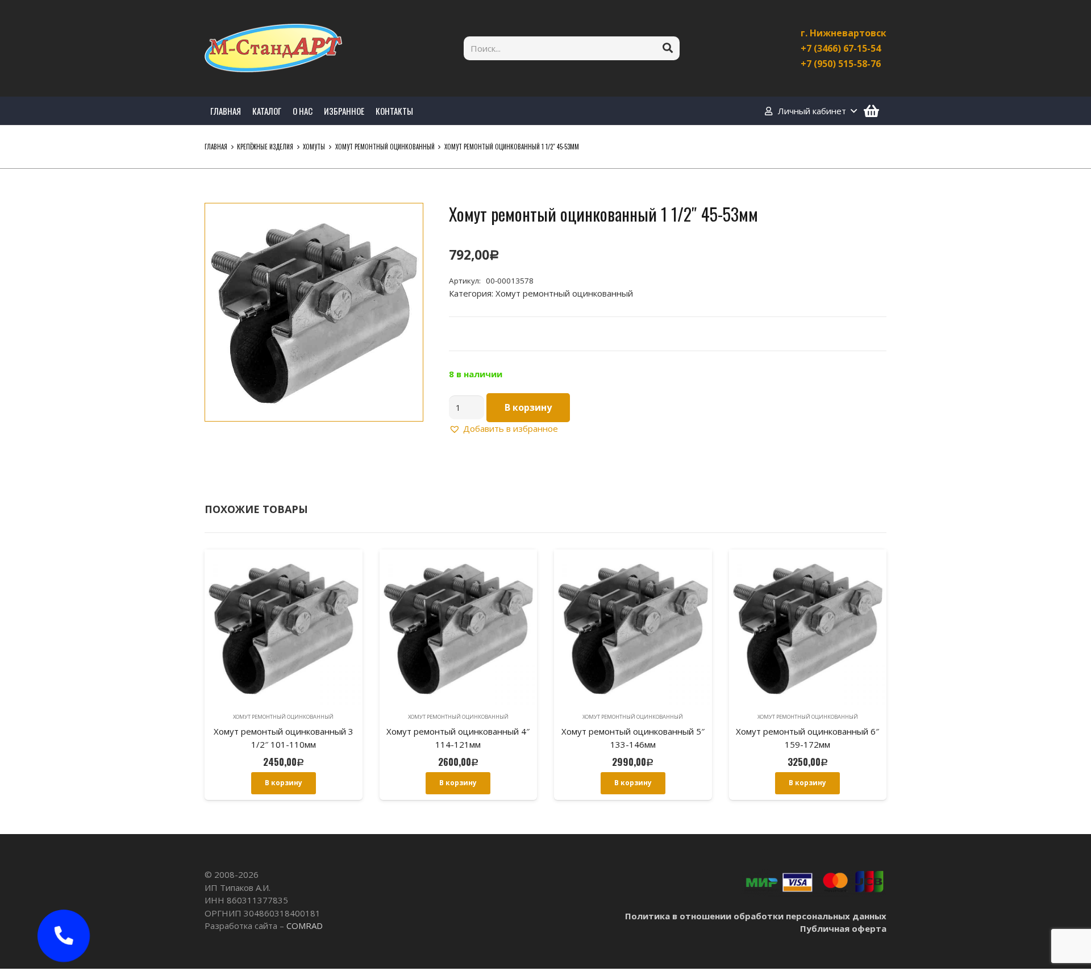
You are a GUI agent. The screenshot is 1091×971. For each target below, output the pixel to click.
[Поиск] (668, 48)
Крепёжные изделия (265, 146)
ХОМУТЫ (314, 146)
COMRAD (304, 925)
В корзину (528, 407)
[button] (406, 220)
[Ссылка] (273, 48)
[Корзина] (871, 111)
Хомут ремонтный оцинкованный (385, 146)
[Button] (64, 936)
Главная (216, 146)
